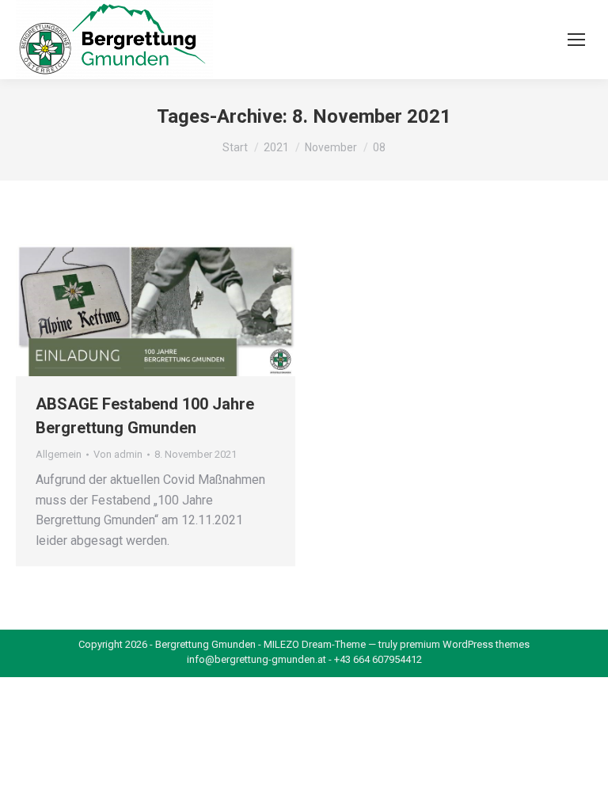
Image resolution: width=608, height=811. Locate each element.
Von (117, 454)
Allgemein (59, 454)
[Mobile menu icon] (576, 39)
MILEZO (281, 644)
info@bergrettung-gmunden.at (256, 659)
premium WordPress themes (465, 644)
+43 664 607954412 (378, 659)
